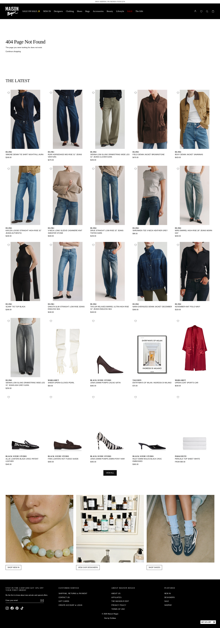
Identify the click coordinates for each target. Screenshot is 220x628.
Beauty (110, 11)
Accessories (98, 11)
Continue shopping (13, 51)
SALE (129, 11)
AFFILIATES (116, 597)
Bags (87, 11)
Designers (58, 11)
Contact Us (64, 597)
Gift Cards (64, 601)
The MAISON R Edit (120, 601)
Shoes (79, 11)
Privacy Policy (118, 605)
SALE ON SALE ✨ (31, 11)
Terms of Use (118, 609)
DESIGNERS (169, 597)
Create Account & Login (70, 605)
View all (110, 473)
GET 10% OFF (206, 622)
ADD (25, 146)
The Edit (139, 11)
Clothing (70, 11)
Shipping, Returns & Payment (73, 593)
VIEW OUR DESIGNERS (88, 567)
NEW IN (47, 11)
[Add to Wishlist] (9, 93)
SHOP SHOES (154, 567)
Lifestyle (120, 11)
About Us (115, 593)
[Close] (214, 622)
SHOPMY (168, 605)
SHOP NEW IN (13, 567)
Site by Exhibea (110, 618)
